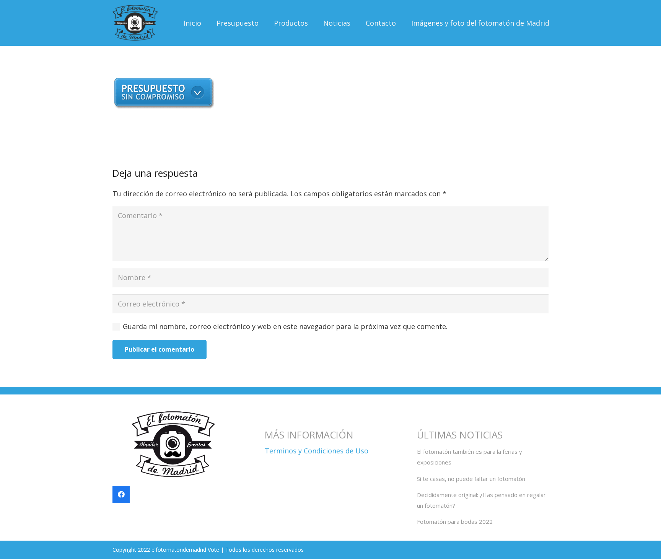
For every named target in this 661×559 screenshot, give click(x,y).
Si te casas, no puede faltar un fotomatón (471, 478)
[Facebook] (121, 494)
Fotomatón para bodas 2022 (455, 521)
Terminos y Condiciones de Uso (316, 450)
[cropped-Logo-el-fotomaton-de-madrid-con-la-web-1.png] (135, 23)
